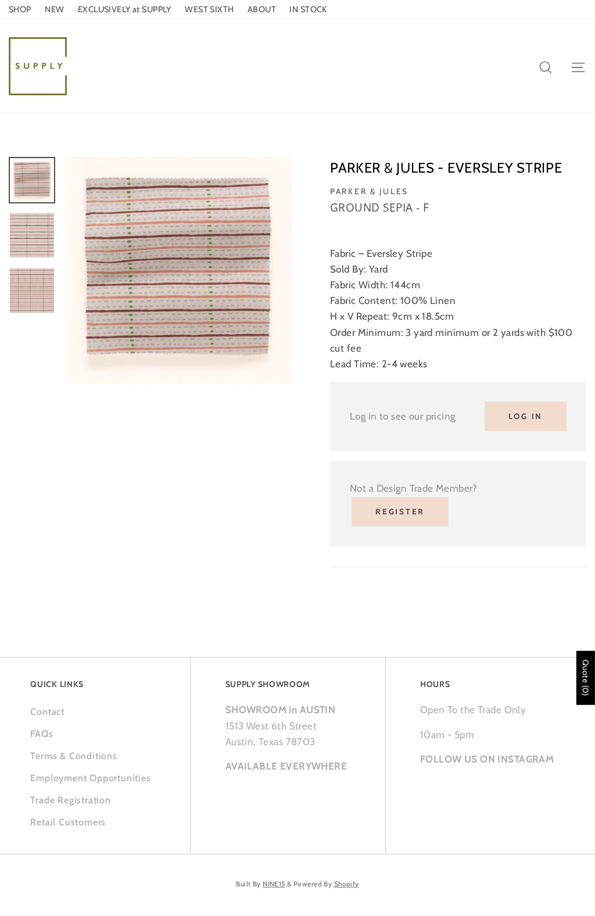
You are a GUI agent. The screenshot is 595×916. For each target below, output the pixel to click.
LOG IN (525, 416)
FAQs (41, 733)
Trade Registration (70, 800)
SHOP (20, 9)
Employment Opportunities (90, 777)
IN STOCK (308, 9)
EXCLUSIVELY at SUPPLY (124, 9)
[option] (177, 270)
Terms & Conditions (73, 755)
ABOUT (262, 9)
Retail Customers (68, 822)
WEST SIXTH (209, 9)
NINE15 (274, 884)
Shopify (346, 884)
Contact (47, 711)
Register (400, 511)
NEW (54, 9)
